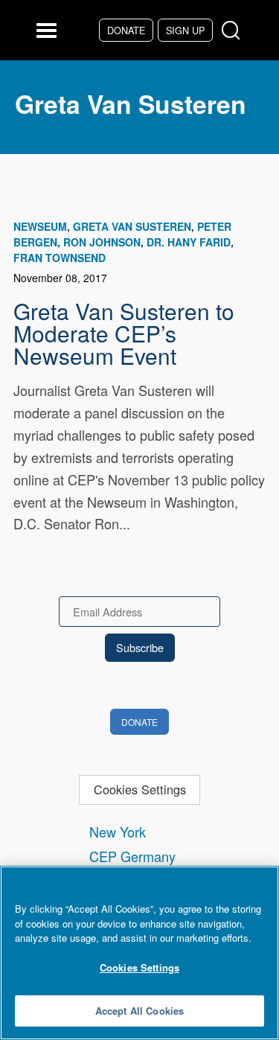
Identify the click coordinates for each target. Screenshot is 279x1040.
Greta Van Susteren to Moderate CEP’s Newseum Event (123, 333)
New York (117, 831)
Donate (126, 30)
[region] (139, 953)
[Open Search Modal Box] (234, 31)
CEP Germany (132, 856)
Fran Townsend (59, 257)
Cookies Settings (140, 789)
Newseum (40, 226)
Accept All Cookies (139, 1011)
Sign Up (185, 30)
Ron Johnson (102, 242)
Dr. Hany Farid (189, 242)
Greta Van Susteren (132, 226)
